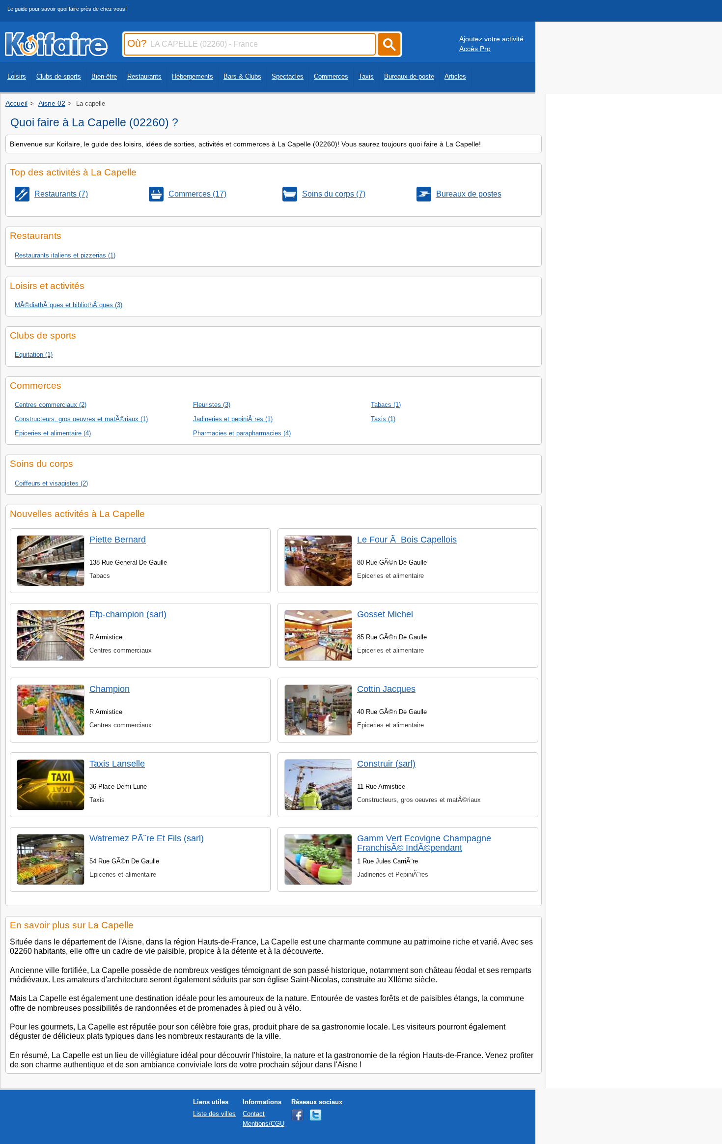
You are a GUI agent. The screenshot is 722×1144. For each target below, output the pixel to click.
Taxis (366, 76)
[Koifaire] (56, 53)
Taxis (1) (383, 419)
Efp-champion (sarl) (128, 614)
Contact (254, 1113)
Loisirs (16, 76)
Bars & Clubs (242, 76)
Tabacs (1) (386, 404)
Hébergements (192, 76)
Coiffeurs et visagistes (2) (51, 483)
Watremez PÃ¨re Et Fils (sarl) (146, 838)
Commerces (331, 76)
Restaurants (144, 76)
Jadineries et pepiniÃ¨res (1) (233, 419)
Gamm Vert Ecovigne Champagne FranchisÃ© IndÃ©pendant (424, 843)
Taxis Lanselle (117, 764)
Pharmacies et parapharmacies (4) (242, 433)
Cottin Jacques (386, 689)
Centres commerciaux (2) (50, 404)
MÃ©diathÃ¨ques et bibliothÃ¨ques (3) (68, 305)
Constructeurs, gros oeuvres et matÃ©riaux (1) (81, 419)
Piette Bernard (117, 539)
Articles (455, 76)
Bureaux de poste (409, 76)
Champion (109, 689)
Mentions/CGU (263, 1123)
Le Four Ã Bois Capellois (407, 539)
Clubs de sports (58, 76)
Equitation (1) (34, 354)
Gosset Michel (385, 614)
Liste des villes (214, 1113)
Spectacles (288, 76)
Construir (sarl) (386, 764)
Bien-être (104, 76)
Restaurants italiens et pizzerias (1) (65, 255)
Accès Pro (475, 49)
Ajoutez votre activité (491, 39)
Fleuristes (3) (211, 404)
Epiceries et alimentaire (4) (53, 433)
